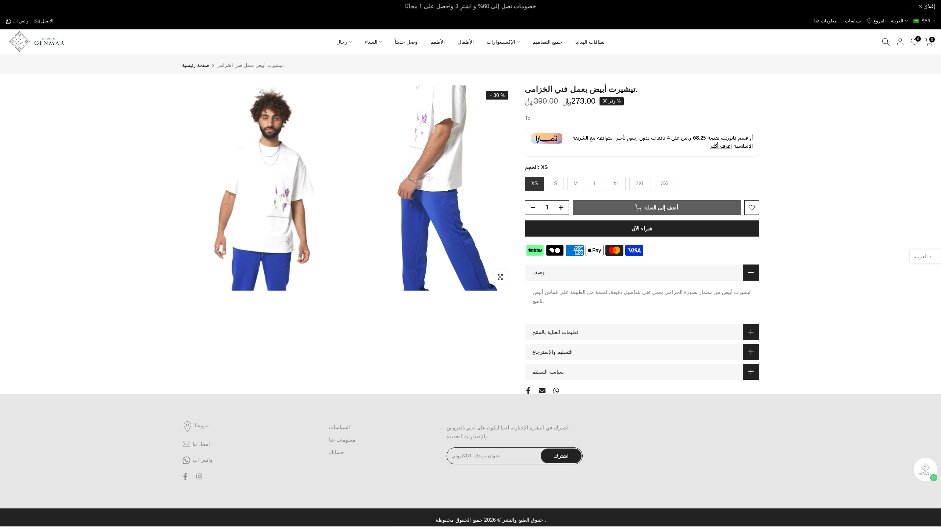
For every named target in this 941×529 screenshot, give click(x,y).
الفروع (879, 21)
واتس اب (20, 21)
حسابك (336, 452)
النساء (371, 42)
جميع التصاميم (547, 42)
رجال (341, 42)
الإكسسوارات (501, 42)
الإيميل (47, 21)
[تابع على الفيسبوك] (185, 476)
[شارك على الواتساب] (556, 390)
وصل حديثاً (406, 42)
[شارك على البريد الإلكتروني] (542, 390)
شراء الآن (641, 228)
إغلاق (15, 6)
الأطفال (466, 42)
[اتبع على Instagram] (199, 476)
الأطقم (437, 42)
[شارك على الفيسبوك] (528, 390)
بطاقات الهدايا (590, 42)
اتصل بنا (201, 444)
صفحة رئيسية (195, 65)
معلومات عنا (342, 440)
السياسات (339, 427)
